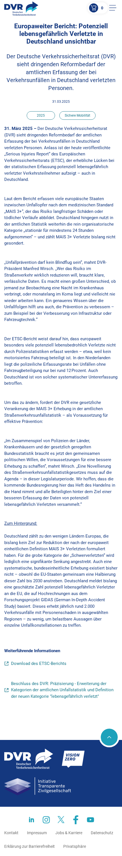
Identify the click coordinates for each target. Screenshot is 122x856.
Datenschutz (102, 833)
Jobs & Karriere (68, 833)
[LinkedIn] (31, 820)
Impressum (37, 833)
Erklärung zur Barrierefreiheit (29, 846)
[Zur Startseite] (21, 8)
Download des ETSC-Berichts (38, 663)
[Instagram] (46, 820)
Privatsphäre (74, 846)
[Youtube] (90, 820)
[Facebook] (76, 820)
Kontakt (11, 833)
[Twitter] (61, 820)
